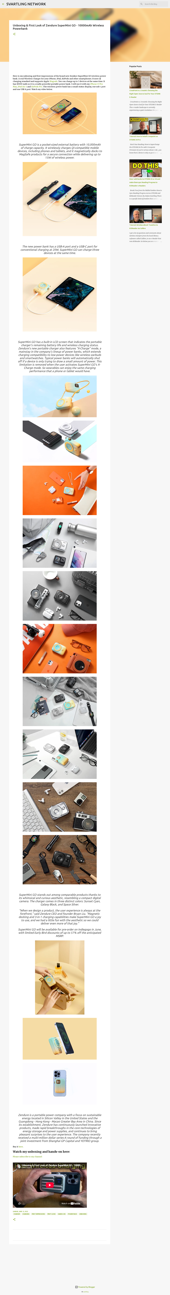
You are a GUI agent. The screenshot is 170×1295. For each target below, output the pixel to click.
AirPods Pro (36, 86)
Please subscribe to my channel (27, 1156)
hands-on (61, 1214)
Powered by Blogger (86, 1287)
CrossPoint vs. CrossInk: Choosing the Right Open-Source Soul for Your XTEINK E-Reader (144, 94)
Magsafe (53, 81)
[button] (14, 34)
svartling (85, 1291)
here (21, 1147)
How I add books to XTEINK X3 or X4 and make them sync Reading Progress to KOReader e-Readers (144, 182)
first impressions (38, 1214)
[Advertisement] (60, 56)
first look (51, 1214)
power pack (72, 1214)
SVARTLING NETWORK (26, 4)
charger (17, 1214)
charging (26, 1214)
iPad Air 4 (22, 86)
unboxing (83, 1214)
